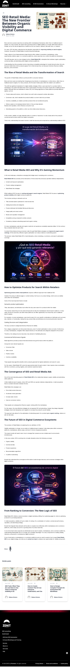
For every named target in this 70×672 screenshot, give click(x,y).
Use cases (5, 648)
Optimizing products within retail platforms (16, 292)
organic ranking (54, 413)
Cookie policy (64, 663)
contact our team (32, 539)
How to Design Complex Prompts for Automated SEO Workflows (57, 588)
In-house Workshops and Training (12, 640)
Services (5, 643)
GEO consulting (26, 4)
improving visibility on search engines (51, 49)
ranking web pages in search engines (32, 193)
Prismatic (13, 663)
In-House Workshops (52, 4)
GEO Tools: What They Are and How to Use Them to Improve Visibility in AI (12, 588)
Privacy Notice (39, 663)
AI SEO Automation (38, 4)
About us (5, 646)
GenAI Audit (16, 4)
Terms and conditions (52, 663)
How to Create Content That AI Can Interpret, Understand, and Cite (35, 588)
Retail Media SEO (35, 59)
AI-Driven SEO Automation (10, 637)
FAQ (4, 651)
